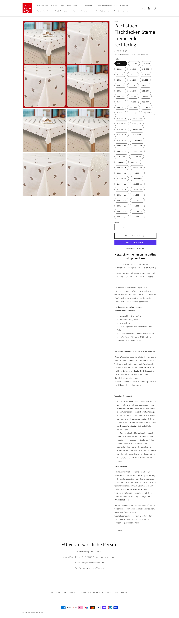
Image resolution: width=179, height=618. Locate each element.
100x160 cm (121, 173)
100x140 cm (137, 167)
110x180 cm (121, 124)
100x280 (145, 96)
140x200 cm (137, 206)
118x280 (120, 74)
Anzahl (116, 222)
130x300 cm (136, 157)
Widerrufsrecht (94, 592)
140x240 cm (137, 211)
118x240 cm (121, 189)
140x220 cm (122, 211)
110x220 (120, 113)
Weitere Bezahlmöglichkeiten (135, 248)
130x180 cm (121, 195)
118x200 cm (121, 184)
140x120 (133, 74)
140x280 (145, 69)
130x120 (120, 107)
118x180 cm (137, 178)
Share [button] (119, 530)
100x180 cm (137, 118)
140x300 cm (137, 217)
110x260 (145, 91)
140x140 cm (137, 200)
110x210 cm (137, 140)
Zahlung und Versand (110, 592)
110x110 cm (121, 135)
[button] (73, 5)
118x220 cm (137, 184)
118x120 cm (121, 140)
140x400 (120, 91)
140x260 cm (122, 217)
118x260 (133, 91)
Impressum (55, 592)
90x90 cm (135, 162)
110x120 (145, 85)
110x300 (133, 102)
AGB (64, 592)
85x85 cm (133, 113)
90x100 (145, 80)
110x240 (120, 102)
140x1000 (146, 74)
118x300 (133, 69)
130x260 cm (122, 151)
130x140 (146, 63)
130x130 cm (137, 146)
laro (29, 612)
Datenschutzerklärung (77, 592)
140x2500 (121, 63)
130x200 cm (137, 195)
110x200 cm (121, 118)
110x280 (133, 80)
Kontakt (124, 592)
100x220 (145, 102)
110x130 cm (137, 135)
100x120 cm (137, 129)
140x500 (120, 80)
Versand (125, 55)
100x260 (146, 107)
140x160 (134, 63)
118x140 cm (121, 178)
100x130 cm (121, 146)
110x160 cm (137, 151)
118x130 (133, 85)
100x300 (120, 96)
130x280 (120, 85)
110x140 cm (148, 113)
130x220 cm (122, 200)
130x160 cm (137, 189)
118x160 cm (121, 129)
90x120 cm (136, 124)
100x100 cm (121, 167)
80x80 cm (121, 162)
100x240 (133, 96)
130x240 (120, 69)
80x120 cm (121, 157)
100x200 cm (137, 173)
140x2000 (133, 107)
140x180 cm (121, 206)
